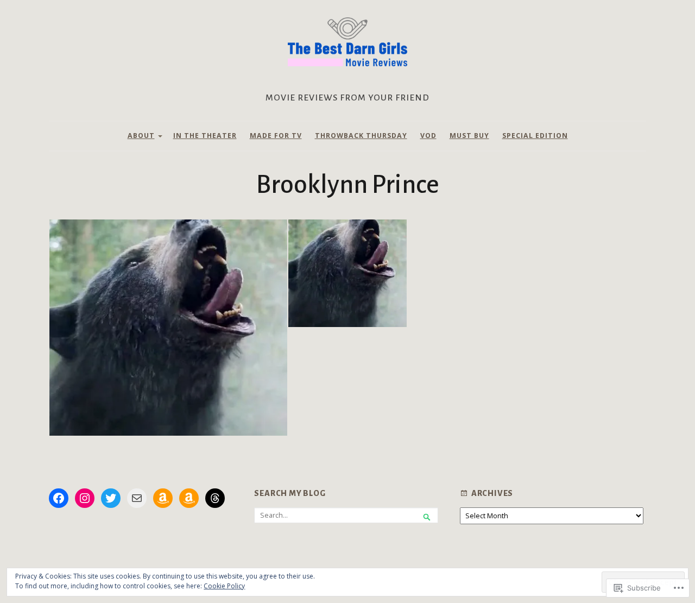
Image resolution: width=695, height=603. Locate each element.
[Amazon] (163, 498)
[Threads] (215, 498)
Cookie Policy (224, 586)
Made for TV (276, 135)
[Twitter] (111, 498)
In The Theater (205, 135)
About (141, 135)
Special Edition (535, 135)
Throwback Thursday (361, 135)
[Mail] (137, 498)
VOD (428, 135)
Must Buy (469, 135)
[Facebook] (58, 498)
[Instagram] (84, 498)
